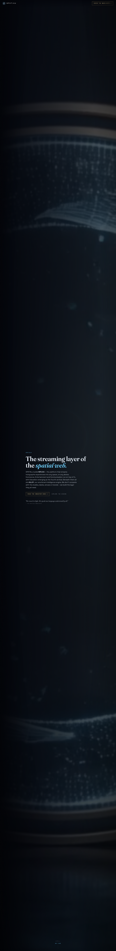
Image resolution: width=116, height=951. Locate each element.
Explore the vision (59, 494)
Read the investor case (38, 494)
